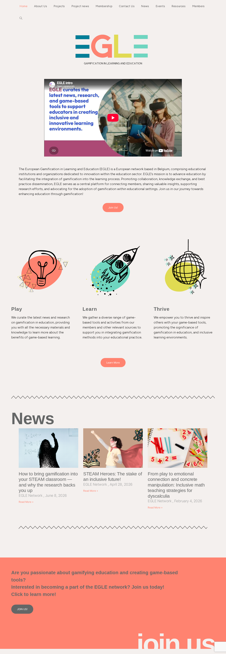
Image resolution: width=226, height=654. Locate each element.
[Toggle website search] (21, 18)
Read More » (26, 501)
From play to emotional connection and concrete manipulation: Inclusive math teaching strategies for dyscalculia (176, 485)
